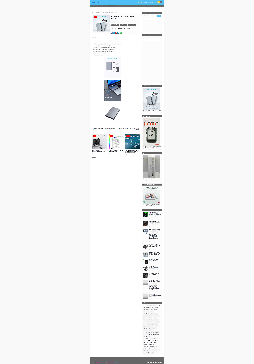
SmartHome (146, 346)
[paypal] (148, 362)
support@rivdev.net (143, 2)
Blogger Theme (99, 362)
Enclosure (97, 12)
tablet (145, 350)
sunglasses (153, 348)
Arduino (158, 305)
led (158, 326)
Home (93, 12)
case (152, 309)
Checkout (132, 24)
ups (155, 350)
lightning (145, 328)
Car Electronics (146, 309)
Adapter (150, 305)
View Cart (124, 24)
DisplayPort (146, 317)
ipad (156, 323)
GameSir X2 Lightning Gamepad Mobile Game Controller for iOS (154, 253)
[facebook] (134, 2)
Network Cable (156, 334)
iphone (145, 326)
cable (152, 307)
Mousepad (150, 334)
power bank (146, 338)
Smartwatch (152, 346)
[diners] (158, 362)
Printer (150, 338)
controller (155, 313)
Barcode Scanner (147, 307)
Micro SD (154, 328)
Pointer (153, 336)
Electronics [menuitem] (111, 6)
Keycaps (154, 326)
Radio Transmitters (147, 340)
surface (158, 348)
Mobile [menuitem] (104, 6)
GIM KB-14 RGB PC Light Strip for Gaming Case (116, 151)
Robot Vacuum (153, 342)
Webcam (152, 352)
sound (157, 346)
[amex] (161, 362)
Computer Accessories (121, 28)
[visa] (151, 362)
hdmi (145, 323)
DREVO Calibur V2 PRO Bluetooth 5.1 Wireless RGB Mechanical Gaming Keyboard (154, 223)
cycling (149, 315)
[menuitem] (93, 6)
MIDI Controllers (147, 332)
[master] (153, 362)
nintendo (145, 336)
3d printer (145, 305)
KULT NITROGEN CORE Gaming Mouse (154, 274)
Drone (150, 317)
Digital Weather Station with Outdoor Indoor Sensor (155, 295)
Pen (149, 336)
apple (154, 305)
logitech (149, 328)
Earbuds (154, 317)
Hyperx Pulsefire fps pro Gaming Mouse (154, 260)
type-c (152, 350)
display (158, 315)
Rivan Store (95, 2)
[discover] (156, 362)
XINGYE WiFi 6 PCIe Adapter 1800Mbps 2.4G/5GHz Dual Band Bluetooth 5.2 (132, 151)
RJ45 (148, 342)
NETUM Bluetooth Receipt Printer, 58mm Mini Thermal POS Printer (154, 246)
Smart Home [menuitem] (120, 6)
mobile (152, 332)
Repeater (157, 340)
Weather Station (147, 352)
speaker (145, 348)
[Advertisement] (152, 62)
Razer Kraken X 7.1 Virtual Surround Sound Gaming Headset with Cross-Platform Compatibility (155, 215)
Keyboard (149, 326)
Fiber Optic (157, 319)
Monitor (156, 332)
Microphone (146, 330)
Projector (155, 338)
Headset (148, 323)
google (151, 321)
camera (156, 307)
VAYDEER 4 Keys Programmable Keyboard (98, 151)
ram (153, 340)
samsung (145, 344)
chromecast (146, 311)
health (153, 323)
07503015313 (152, 2)
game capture (146, 321)
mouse (145, 334)
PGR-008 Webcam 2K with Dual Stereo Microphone (153, 267)
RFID (144, 342)
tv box (148, 350)
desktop (153, 315)
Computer (151, 311)
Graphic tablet (156, 321)
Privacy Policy (116, 362)
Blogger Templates (110, 362)
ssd (149, 348)
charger (155, 309)
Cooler (145, 315)
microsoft (151, 330)
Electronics (146, 319)
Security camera (151, 344)
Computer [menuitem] (97, 6)
